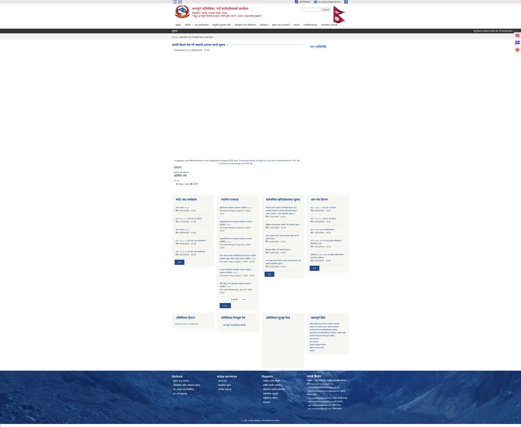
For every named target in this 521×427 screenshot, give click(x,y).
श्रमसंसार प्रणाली (329, 25)
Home (174, 37)
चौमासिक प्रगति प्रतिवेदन (274, 389)
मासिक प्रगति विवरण (271, 381)
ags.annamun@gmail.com (319, 405)
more (225, 305)
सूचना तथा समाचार (181, 172)
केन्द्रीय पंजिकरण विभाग (318, 345)
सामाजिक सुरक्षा (224, 385)
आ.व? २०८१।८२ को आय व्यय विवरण (189, 219)
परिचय (188, 25)
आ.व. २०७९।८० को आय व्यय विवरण (323, 208)
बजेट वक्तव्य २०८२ (182, 230)
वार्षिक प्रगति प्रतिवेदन (272, 385)
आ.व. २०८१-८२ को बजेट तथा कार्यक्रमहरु (190, 252)
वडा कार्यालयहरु (202, 25)
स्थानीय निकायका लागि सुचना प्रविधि (322, 336)
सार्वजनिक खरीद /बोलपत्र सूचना (186, 385)
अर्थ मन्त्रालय (314, 339)
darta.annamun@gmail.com (320, 401)
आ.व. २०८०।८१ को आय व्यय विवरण (323, 219)
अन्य (179, 262)
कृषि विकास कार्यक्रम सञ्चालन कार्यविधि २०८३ (235, 208)
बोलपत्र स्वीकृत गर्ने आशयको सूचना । (278, 250)
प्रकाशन (266, 402)
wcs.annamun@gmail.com (320, 398)
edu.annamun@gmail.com (319, 408)
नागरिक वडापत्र (224, 389)
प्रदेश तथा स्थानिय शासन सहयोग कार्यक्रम (324, 327)
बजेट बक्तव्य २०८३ (182, 208)
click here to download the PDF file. (283, 160)
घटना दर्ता (222, 381)
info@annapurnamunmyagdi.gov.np (323, 387)
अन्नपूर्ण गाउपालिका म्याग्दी (234, 325)
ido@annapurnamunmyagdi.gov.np (323, 391)
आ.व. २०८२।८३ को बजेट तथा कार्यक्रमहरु (191, 241)
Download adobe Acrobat (251, 160)
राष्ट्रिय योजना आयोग (317, 348)
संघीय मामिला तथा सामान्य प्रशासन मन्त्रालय (325, 324)
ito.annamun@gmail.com (322, 384)
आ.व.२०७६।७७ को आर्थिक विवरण (322, 230)
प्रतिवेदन (264, 25)
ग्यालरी (296, 25)
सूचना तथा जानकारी (280, 25)
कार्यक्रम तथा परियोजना (245, 25)
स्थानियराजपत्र (310, 25)
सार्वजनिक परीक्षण (270, 398)
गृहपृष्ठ (178, 25)
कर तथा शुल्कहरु (180, 394)
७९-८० (177, 180)
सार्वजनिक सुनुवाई (270, 394)
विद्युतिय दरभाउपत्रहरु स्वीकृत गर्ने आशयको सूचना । (283, 225)
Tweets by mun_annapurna (186, 324)
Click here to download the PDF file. (236, 163)
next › (244, 299)
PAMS (312, 351)
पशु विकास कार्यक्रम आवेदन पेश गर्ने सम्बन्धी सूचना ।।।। (483, 31)
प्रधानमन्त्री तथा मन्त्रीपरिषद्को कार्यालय (323, 330)
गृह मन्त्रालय (314, 342)
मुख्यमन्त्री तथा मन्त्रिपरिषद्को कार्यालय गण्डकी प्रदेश (328, 333)
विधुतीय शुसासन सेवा (222, 25)
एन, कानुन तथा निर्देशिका (183, 389)
